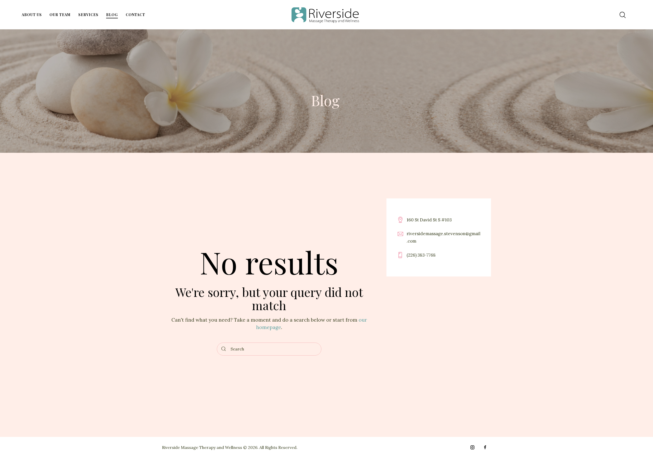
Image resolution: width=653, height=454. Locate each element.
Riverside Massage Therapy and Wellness (202, 447)
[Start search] (224, 349)
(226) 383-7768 (421, 255)
